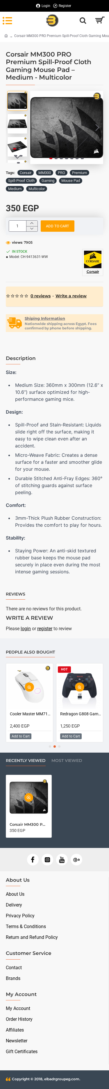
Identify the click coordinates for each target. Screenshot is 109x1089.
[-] (31, 229)
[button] (36, 127)
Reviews (15, 594)
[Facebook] (33, 859)
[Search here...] (83, 20)
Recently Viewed (26, 760)
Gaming (48, 180)
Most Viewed (66, 760)
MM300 (44, 173)
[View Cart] (99, 20)
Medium (15, 189)
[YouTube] (62, 859)
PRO (61, 173)
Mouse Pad (70, 180)
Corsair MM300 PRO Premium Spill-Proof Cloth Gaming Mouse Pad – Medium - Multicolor (29, 824)
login (26, 628)
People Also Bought (30, 652)
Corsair (25, 173)
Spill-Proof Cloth (21, 180)
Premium (79, 173)
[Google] (76, 859)
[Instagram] (47, 859)
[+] (31, 223)
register (44, 628)
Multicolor (36, 189)
